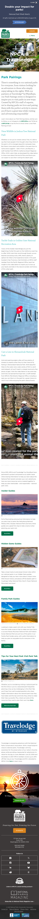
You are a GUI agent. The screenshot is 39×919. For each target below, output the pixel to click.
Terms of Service (14, 909)
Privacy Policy (24, 909)
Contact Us (4, 909)
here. (32, 700)
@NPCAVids (5, 123)
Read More (7, 533)
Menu (33, 35)
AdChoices (33, 909)
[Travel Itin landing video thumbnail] (19, 514)
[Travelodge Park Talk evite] (19, 679)
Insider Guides (8, 491)
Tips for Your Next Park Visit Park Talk (19, 656)
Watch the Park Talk (10, 705)
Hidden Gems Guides (11, 544)
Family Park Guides (10, 599)
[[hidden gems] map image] (19, 567)
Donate (32, 31)
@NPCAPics (24, 121)
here (11, 761)
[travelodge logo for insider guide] (19, 740)
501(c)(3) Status (18, 911)
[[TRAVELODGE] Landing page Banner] (19, 622)
